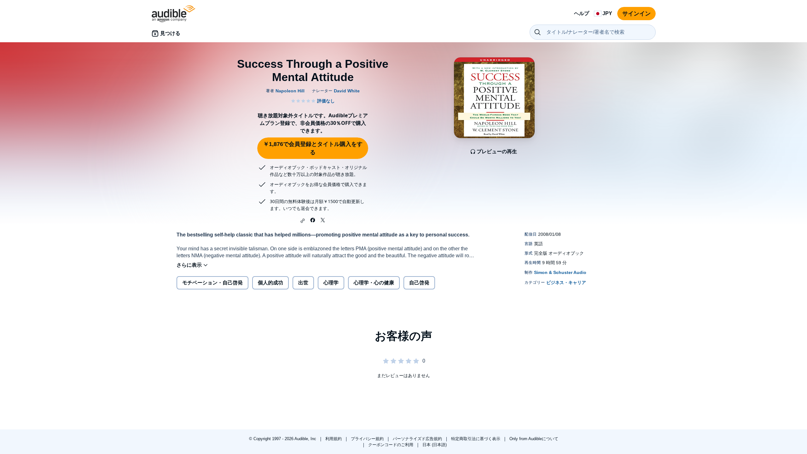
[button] (302, 220)
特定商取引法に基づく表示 (476, 438)
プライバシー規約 (368, 438)
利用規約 (334, 438)
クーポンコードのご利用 (391, 444)
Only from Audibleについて (533, 438)
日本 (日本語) (434, 444)
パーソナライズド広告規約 (418, 438)
